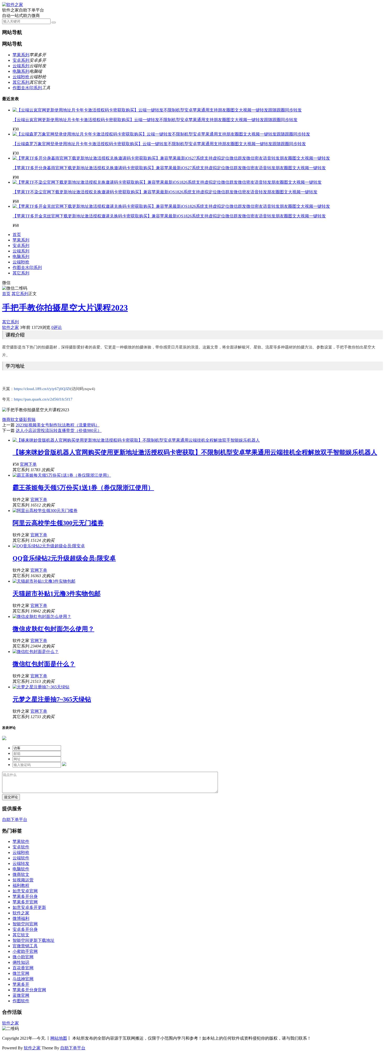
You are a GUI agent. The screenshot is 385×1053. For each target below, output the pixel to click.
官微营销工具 (25, 946)
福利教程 (21, 885)
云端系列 (21, 66)
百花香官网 (23, 968)
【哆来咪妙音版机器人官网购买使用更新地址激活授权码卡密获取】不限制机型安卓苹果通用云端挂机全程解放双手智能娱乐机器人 (195, 452)
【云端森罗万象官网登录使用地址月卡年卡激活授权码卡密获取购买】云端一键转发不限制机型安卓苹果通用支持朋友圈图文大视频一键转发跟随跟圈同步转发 (159, 144)
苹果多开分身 (25, 896)
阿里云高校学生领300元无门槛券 (58, 523)
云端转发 (21, 863)
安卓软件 (21, 847)
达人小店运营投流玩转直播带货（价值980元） (59, 430)
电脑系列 (21, 71)
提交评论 (11, 797)
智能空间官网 (25, 924)
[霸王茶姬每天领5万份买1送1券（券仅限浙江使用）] (62, 475)
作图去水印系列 (27, 88)
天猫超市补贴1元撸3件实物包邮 (57, 593)
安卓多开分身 (25, 929)
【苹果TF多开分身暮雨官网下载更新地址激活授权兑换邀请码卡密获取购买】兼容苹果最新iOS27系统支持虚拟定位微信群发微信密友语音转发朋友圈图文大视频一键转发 (169, 168)
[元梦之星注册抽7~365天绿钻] (41, 687)
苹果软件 (21, 841)
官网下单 (28, 464)
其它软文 (21, 935)
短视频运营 (23, 880)
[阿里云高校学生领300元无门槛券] (45, 510)
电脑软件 (21, 869)
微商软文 (10, 419)
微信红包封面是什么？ (44, 664)
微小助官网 (23, 957)
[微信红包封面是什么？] (36, 651)
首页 (17, 234)
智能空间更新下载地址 (33, 940)
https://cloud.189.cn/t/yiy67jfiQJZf (42, 389)
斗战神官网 (23, 979)
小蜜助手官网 (25, 951)
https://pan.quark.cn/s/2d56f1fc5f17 (43, 399)
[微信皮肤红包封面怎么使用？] (42, 616)
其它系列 (21, 82)
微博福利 (21, 918)
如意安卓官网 (25, 891)
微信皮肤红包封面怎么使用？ (53, 629)
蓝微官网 (21, 995)
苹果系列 (21, 55)
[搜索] (54, 22)
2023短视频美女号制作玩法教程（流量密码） (58, 425)
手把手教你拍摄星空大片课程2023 (65, 307)
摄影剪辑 (27, 419)
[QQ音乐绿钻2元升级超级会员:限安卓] (49, 546)
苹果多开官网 (25, 902)
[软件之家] (12, 4)
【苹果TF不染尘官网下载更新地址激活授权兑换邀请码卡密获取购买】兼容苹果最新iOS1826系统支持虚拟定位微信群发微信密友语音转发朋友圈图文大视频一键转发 (165, 192)
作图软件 (21, 1001)
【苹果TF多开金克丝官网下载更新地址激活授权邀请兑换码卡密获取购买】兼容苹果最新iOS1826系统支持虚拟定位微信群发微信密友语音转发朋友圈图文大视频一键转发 (169, 216)
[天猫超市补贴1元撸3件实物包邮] (44, 581)
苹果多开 (21, 984)
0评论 (56, 327)
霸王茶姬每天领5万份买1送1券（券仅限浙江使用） (83, 487)
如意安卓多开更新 (29, 907)
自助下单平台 (14, 819)
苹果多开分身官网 (29, 990)
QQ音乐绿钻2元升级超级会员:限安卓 (64, 558)
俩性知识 (21, 962)
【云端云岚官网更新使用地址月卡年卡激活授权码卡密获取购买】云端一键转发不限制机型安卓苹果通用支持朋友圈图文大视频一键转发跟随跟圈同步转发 (155, 119)
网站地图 (58, 1038)
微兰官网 (21, 973)
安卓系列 (21, 60)
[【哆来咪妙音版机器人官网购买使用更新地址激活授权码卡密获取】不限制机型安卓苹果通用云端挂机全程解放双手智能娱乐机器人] (136, 440)
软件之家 (10, 327)
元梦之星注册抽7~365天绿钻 (52, 699)
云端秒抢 (21, 77)
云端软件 (21, 858)
